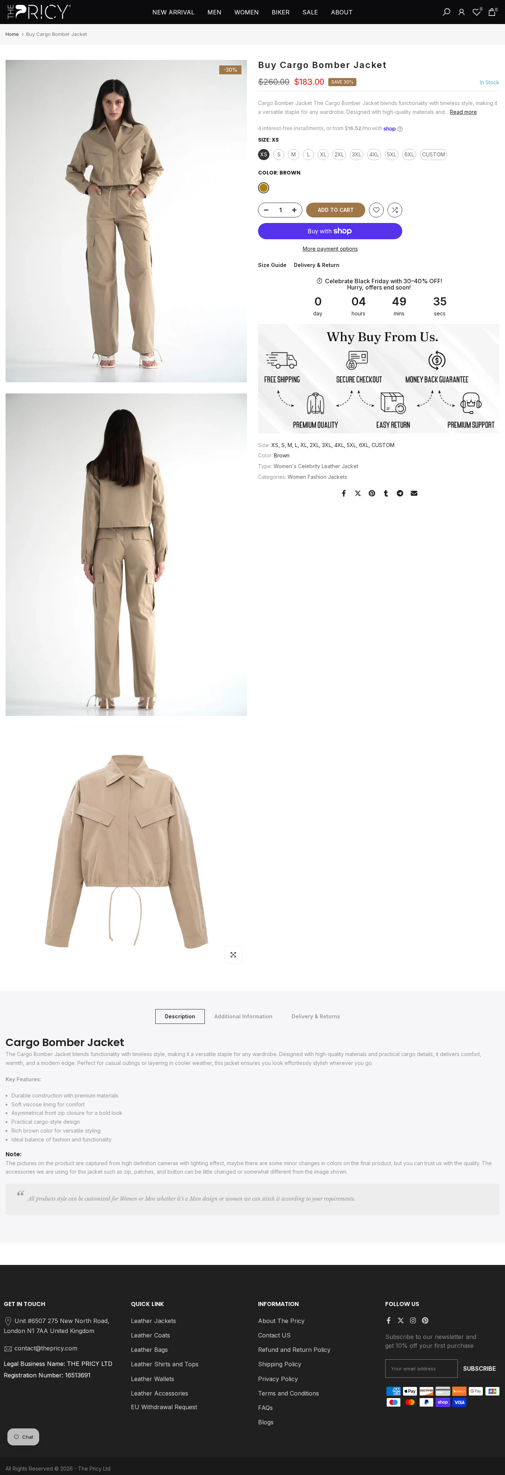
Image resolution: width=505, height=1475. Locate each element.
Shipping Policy (279, 1364)
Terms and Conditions (288, 1393)
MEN (214, 12)
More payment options (330, 249)
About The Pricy (281, 1321)
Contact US (274, 1335)
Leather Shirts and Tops (165, 1364)
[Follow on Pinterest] (425, 1320)
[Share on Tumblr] (386, 493)
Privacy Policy (278, 1379)
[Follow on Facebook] (388, 1320)
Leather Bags (149, 1349)
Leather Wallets (152, 1379)
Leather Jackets (153, 1321)
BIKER (280, 12)
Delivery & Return (316, 265)
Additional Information (243, 1016)
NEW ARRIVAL (173, 12)
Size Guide (272, 265)
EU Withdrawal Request (164, 1407)
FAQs (265, 1407)
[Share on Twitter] (358, 493)
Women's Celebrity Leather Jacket (316, 466)
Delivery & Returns (316, 1016)
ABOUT (342, 12)
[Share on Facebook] (343, 493)
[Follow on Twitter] (400, 1320)
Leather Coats (150, 1335)
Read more (463, 112)
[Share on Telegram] (400, 493)
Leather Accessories (159, 1393)
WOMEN (246, 12)
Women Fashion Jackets (317, 477)
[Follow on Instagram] (413, 1320)
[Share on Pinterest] (372, 493)
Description (180, 1016)
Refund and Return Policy (294, 1349)
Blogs (266, 1422)
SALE (310, 12)
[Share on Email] (414, 493)
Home (12, 34)
